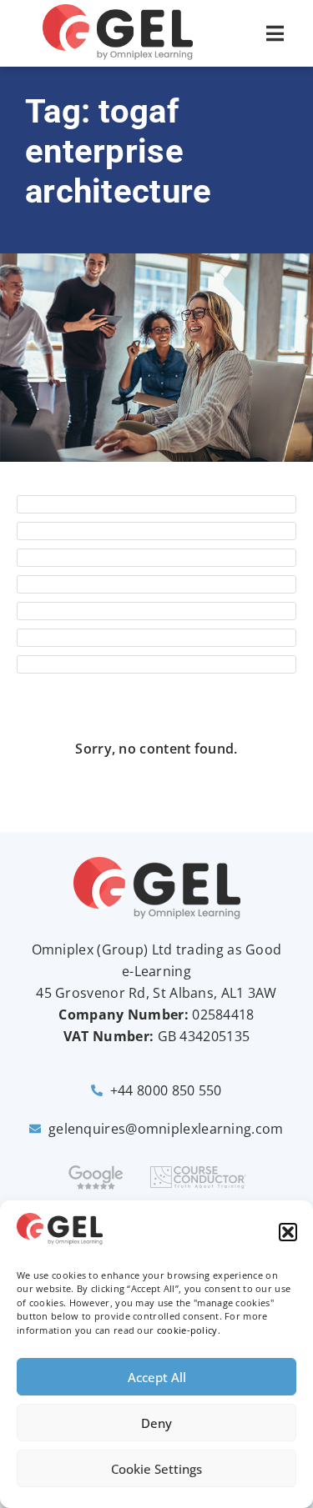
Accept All (157, 1377)
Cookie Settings (156, 1468)
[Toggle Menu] (275, 33)
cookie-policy (187, 1330)
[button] (288, 1232)
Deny (156, 1423)
